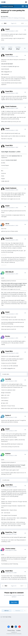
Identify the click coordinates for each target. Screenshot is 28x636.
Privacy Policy (11, 630)
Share (7, 610)
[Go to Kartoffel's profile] (2, 380)
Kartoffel (8, 379)
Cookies (18, 630)
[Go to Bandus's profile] (2, 337)
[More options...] (25, 30)
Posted (11, 31)
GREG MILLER (9, 272)
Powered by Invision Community (14, 633)
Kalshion (8, 453)
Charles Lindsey (10, 548)
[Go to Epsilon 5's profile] (2, 416)
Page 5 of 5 (14, 23)
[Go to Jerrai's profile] (2, 224)
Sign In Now (14, 602)
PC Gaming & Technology (18, 18)
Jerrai (7, 223)
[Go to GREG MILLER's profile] (2, 272)
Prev (5, 23)
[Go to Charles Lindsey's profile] (2, 549)
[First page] (2, 23)
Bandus (7, 336)
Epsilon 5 (8, 415)
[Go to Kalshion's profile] (2, 454)
